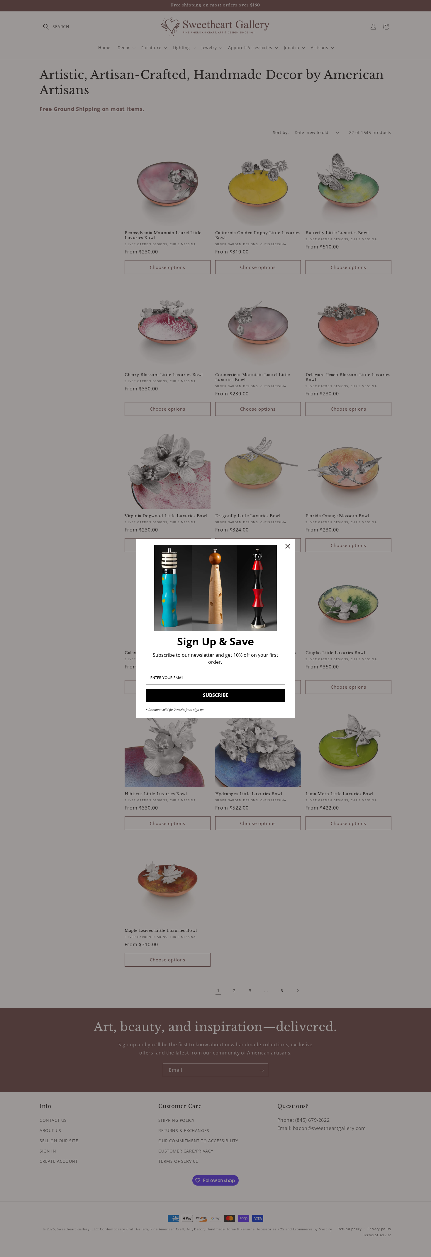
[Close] (288, 546)
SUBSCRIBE (215, 695)
